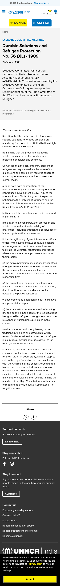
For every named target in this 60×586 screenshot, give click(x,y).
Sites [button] (56, 14)
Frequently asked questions (17, 510)
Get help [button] (43, 23)
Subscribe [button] (11, 494)
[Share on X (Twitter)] (25, 417)
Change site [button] (40, 3)
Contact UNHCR (11, 515)
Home (5, 31)
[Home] (19, 12)
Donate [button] (49, 14)
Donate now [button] (12, 441)
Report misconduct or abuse (18, 525)
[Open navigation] (3, 12)
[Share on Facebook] (33, 417)
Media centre (9, 520)
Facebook (4, 464)
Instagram (12, 464)
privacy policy (35, 564)
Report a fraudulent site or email (20, 531)
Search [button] (43, 14)
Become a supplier (12, 536)
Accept (30, 579)
